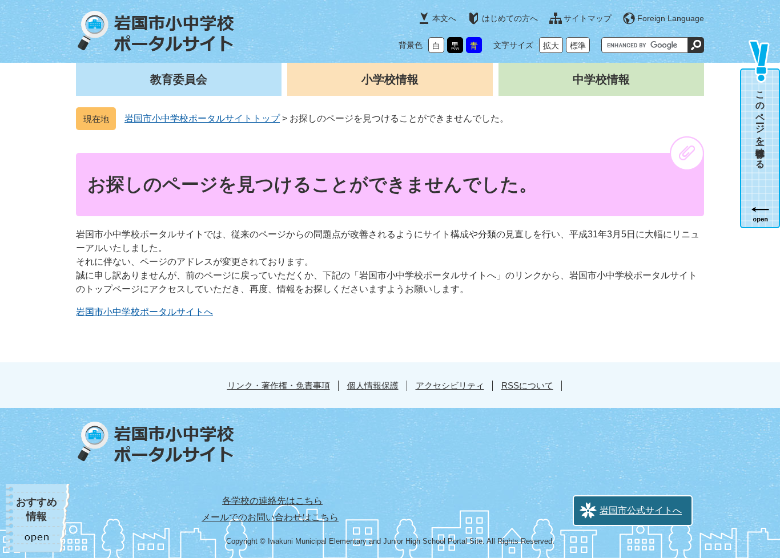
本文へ (444, 18)
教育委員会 (178, 79)
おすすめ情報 (36, 509)
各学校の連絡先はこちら (272, 501)
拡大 (551, 45)
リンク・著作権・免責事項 (278, 385)
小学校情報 (390, 79)
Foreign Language (670, 18)
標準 (578, 45)
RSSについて (527, 385)
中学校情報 (601, 79)
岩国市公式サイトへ (641, 510)
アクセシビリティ (450, 385)
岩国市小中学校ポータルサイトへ (144, 312)
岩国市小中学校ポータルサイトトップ (202, 118)
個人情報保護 (373, 385)
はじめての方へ (510, 18)
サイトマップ (588, 18)
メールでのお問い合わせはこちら (270, 517)
